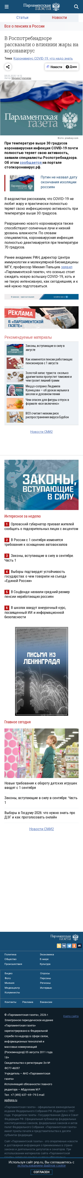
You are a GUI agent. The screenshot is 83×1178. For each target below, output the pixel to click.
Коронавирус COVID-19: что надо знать (43, 58)
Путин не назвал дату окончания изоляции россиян (59, 182)
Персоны (45, 978)
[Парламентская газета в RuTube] (79, 946)
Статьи (22, 17)
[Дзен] (71, 66)
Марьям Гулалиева (21, 78)
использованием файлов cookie (41, 1165)
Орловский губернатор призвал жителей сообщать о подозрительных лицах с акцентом (41, 526)
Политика (10, 954)
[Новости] (54, 66)
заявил (66, 267)
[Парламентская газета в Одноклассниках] (74, 946)
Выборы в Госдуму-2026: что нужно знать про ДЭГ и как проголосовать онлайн (39, 814)
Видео (8, 973)
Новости (59, 17)
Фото (8, 978)
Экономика (47, 954)
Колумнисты (12, 992)
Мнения (9, 982)
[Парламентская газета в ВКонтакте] (64, 946)
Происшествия (13, 964)
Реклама (27, 1002)
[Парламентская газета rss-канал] (59, 946)
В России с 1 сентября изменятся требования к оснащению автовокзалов (35, 542)
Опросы (45, 973)
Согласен (41, 1172)
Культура (45, 964)
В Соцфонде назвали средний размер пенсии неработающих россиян (37, 594)
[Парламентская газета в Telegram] (69, 946)
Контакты (10, 1002)
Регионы (45, 982)
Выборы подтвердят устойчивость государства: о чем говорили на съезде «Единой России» (35, 576)
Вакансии (46, 1002)
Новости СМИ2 (41, 432)
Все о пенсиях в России (24, 26)
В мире (44, 959)
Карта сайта (71, 1016)
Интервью (46, 987)
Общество (10, 959)
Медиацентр (12, 987)
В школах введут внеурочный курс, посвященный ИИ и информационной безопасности (35, 612)
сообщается (31, 162)
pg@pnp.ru (10, 1100)
